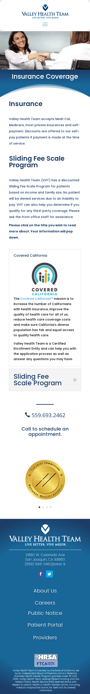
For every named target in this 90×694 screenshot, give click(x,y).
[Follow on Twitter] (49, 573)
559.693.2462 (48, 415)
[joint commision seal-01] (46, 512)
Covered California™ (36, 298)
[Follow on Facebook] (40, 573)
